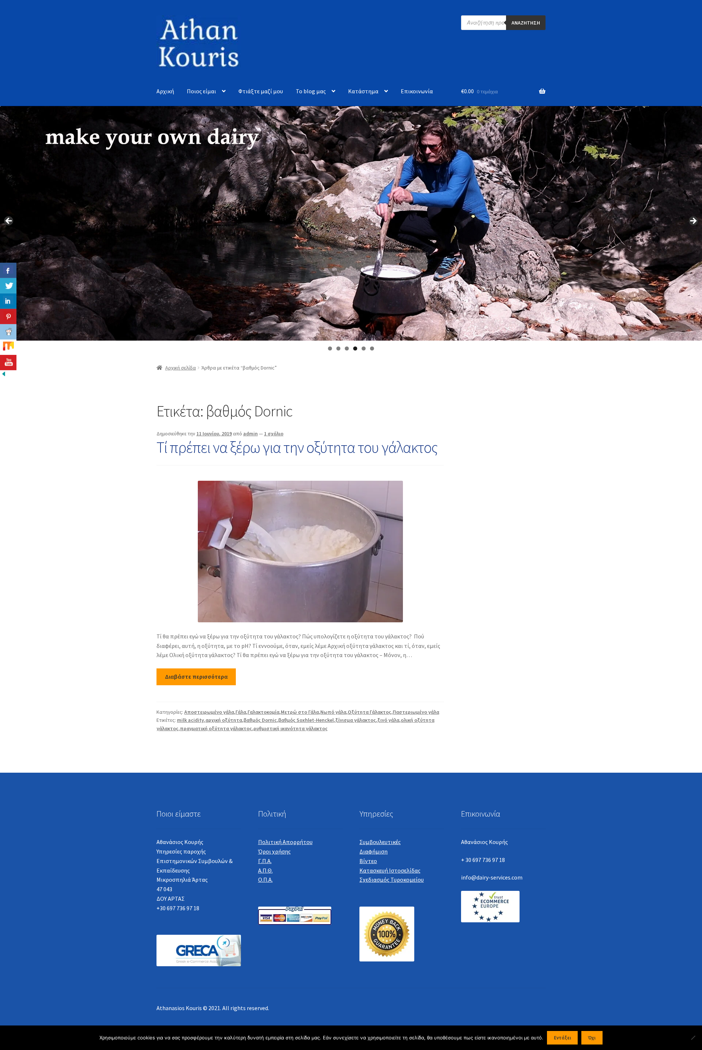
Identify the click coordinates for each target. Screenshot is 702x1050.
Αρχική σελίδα (180, 367)
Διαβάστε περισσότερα (196, 676)
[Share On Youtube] (8, 362)
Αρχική (165, 91)
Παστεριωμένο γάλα (416, 712)
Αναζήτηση (526, 22)
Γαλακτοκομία (263, 712)
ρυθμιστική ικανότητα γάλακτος (290, 728)
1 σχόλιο (273, 433)
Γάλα (240, 712)
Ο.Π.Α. (265, 879)
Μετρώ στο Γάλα (300, 712)
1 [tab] (330, 348)
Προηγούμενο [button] (9, 221)
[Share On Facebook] (8, 270)
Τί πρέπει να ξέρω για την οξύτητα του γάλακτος (297, 447)
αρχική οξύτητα (223, 720)
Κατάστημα (363, 91)
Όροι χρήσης (274, 851)
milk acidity (190, 720)
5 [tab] (364, 348)
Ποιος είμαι (201, 91)
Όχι (592, 1038)
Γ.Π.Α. (265, 861)
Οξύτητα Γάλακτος (369, 712)
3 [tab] (347, 348)
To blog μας (311, 91)
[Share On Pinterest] (8, 316)
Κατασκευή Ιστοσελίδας (389, 870)
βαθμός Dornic (260, 720)
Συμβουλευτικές (380, 841)
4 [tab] (355, 348)
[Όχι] (693, 1037)
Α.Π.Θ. (265, 870)
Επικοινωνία (417, 91)
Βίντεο (368, 861)
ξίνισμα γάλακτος (355, 720)
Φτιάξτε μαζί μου (260, 91)
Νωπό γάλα (333, 712)
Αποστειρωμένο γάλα (209, 712)
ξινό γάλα (388, 720)
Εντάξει (562, 1038)
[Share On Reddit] (8, 332)
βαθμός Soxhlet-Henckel (306, 720)
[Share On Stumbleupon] (8, 347)
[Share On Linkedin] (8, 301)
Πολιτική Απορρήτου (285, 841)
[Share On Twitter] (8, 285)
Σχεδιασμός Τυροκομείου (391, 879)
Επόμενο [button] (692, 221)
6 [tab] (372, 348)
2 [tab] (338, 348)
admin (250, 433)
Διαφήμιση (373, 851)
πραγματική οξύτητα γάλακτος (216, 728)
